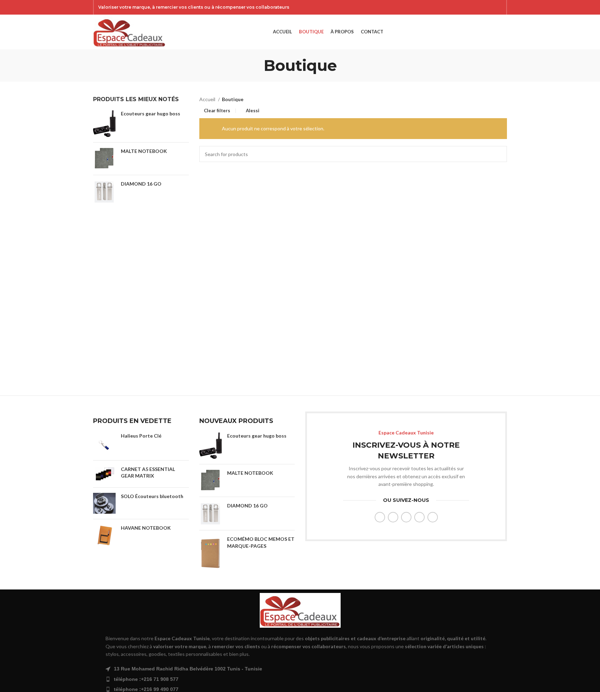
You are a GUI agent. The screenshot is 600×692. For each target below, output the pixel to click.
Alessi (252, 110)
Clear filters (217, 110)
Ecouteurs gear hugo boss (150, 113)
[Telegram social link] (432, 517)
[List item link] (300, 679)
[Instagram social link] (480, 7)
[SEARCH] (499, 154)
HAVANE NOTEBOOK (146, 528)
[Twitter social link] (471, 7)
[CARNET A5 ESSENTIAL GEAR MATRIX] (104, 474)
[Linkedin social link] (419, 517)
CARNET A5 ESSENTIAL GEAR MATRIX (148, 472)
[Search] (492, 32)
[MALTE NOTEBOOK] (104, 159)
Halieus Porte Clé (141, 436)
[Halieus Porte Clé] (104, 443)
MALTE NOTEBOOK (144, 151)
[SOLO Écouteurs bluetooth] (104, 503)
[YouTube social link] (489, 7)
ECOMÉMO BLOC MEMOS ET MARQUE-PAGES (260, 542)
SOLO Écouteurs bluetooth (152, 496)
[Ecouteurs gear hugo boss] (104, 123)
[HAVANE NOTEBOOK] (104, 535)
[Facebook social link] (462, 7)
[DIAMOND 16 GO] (104, 191)
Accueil (207, 99)
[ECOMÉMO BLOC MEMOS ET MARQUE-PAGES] (210, 553)
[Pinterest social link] (498, 7)
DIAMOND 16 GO (141, 184)
